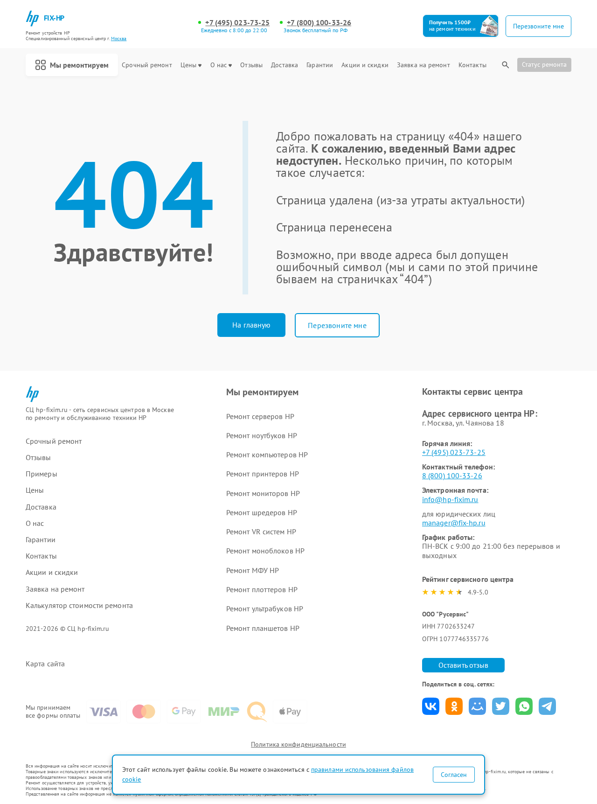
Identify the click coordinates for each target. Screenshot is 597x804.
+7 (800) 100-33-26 (319, 22)
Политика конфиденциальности (298, 744)
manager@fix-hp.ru (454, 522)
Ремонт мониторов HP (263, 493)
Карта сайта (45, 663)
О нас (218, 65)
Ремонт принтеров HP (262, 473)
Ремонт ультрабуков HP (264, 608)
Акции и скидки (364, 65)
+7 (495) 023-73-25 (237, 22)
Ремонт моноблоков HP (265, 550)
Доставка (284, 65)
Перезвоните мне (337, 325)
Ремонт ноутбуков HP (261, 435)
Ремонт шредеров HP (261, 512)
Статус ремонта (544, 64)
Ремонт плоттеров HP (262, 589)
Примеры (41, 473)
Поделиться (430, 706)
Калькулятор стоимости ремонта (79, 605)
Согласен (454, 774)
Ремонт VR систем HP (261, 531)
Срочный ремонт (147, 65)
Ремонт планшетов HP (262, 628)
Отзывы (251, 65)
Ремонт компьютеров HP (267, 454)
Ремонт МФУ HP (252, 570)
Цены (188, 65)
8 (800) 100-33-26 (452, 475)
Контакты (472, 65)
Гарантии (319, 65)
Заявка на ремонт (423, 65)
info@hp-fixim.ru (450, 499)
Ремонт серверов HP (260, 416)
